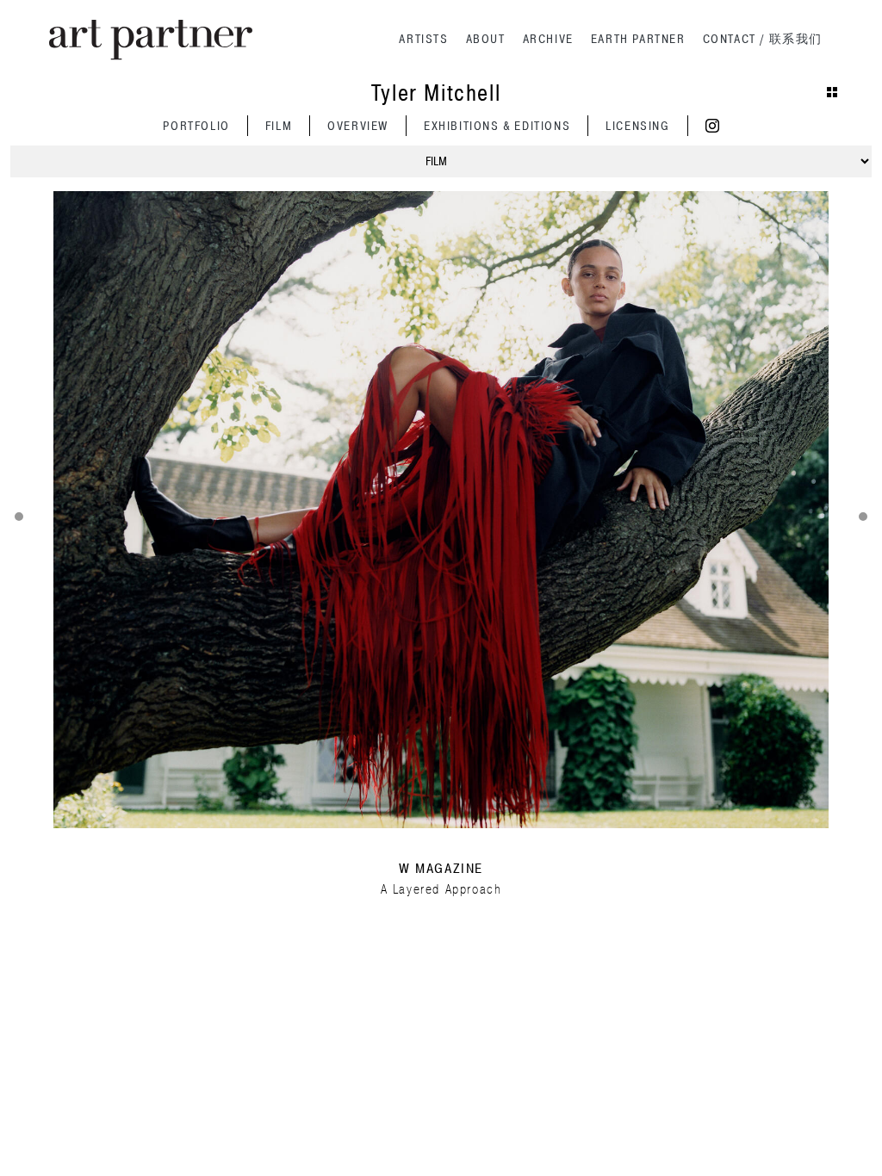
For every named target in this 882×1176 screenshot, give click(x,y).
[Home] (150, 40)
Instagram (712, 126)
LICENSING (637, 126)
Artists (423, 39)
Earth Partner (638, 39)
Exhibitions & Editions (497, 126)
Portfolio (196, 126)
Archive (548, 39)
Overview (357, 126)
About (486, 39)
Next (863, 516)
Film (278, 126)
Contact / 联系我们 (763, 39)
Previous (19, 516)
